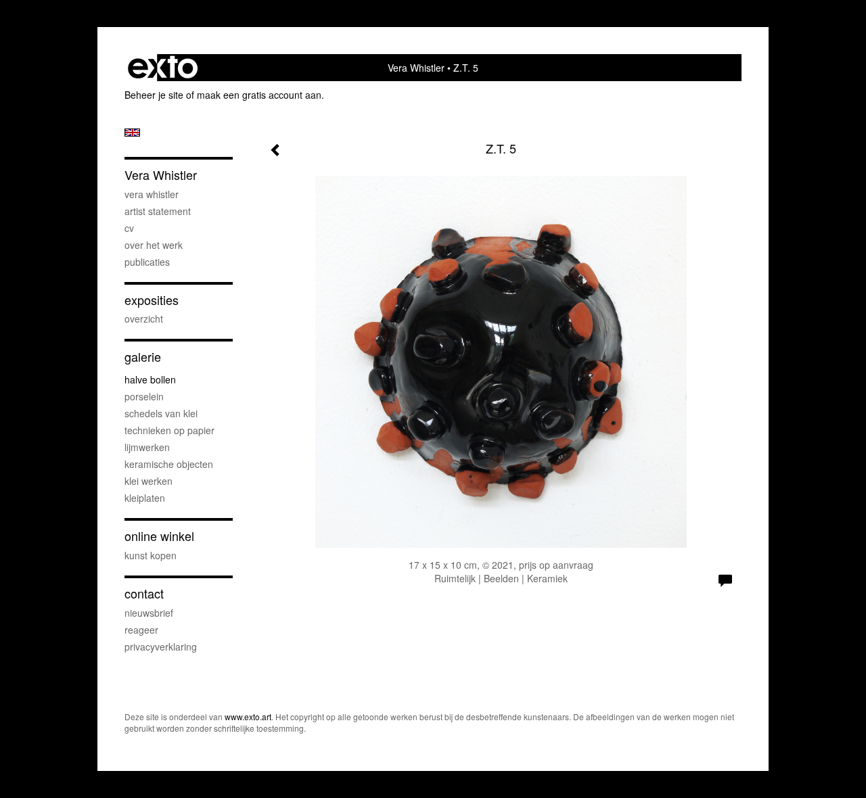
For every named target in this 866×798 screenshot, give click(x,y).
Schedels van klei (161, 413)
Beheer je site (153, 94)
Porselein (144, 396)
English (132, 132)
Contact (144, 593)
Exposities (151, 299)
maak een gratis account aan (259, 94)
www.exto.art (248, 716)
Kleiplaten (144, 497)
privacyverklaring (160, 646)
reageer (141, 629)
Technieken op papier (169, 430)
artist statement (157, 211)
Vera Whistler (416, 67)
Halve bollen (150, 379)
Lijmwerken (147, 447)
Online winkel (159, 535)
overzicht (143, 318)
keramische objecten (168, 464)
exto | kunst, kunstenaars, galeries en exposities (162, 67)
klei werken (148, 481)
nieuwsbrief (148, 612)
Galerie (142, 356)
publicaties (147, 261)
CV (129, 228)
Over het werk (153, 245)
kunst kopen (150, 555)
